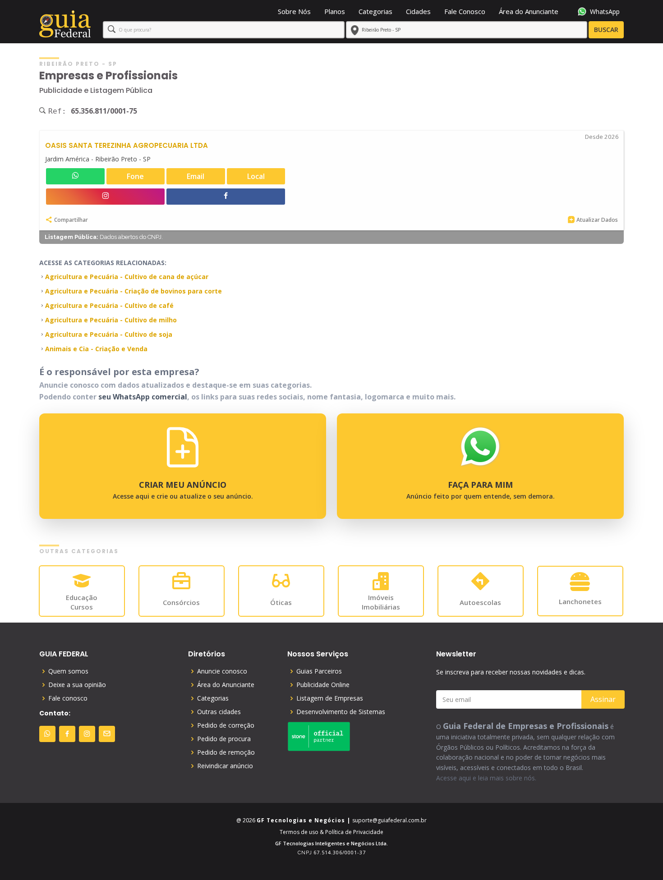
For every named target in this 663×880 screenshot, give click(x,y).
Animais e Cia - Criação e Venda (96, 348)
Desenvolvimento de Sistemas (340, 712)
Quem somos (68, 671)
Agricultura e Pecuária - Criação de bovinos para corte (133, 291)
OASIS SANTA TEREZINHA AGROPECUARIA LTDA (126, 145)
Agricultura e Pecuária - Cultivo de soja (108, 334)
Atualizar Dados (597, 220)
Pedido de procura (224, 739)
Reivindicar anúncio (225, 766)
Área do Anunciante (528, 11)
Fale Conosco (464, 11)
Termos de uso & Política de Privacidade (331, 832)
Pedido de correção (225, 725)
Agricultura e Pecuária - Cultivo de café (109, 305)
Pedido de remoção (226, 752)
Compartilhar (71, 220)
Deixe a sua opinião (77, 685)
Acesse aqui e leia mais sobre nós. (486, 778)
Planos (334, 11)
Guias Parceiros (319, 671)
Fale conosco (67, 698)
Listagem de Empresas (329, 698)
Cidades (418, 11)
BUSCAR (606, 29)
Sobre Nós (294, 11)
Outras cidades (219, 712)
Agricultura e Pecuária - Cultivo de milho (111, 320)
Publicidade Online (323, 685)
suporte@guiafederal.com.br (389, 820)
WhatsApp (605, 11)
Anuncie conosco (222, 671)
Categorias (375, 11)
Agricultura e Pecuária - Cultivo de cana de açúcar (126, 276)
